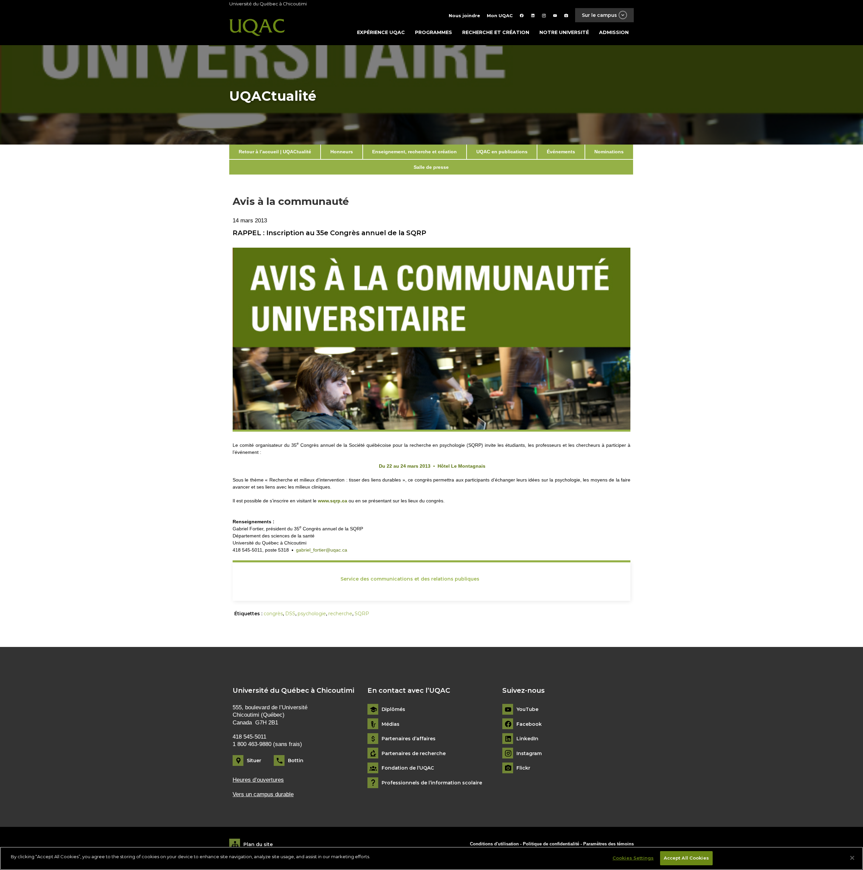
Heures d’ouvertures (258, 780)
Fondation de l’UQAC (408, 768)
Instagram (529, 753)
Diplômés (393, 709)
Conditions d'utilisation (494, 843)
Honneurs (341, 151)
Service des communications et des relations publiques (409, 579)
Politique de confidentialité (552, 843)
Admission (614, 32)
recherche (340, 614)
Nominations (609, 151)
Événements (561, 151)
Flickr (523, 768)
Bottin (295, 760)
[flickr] (566, 15)
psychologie (312, 614)
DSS (290, 614)
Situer (254, 760)
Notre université (564, 32)
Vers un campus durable (263, 794)
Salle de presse (431, 167)
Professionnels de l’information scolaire (432, 783)
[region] (431, 858)
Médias (390, 724)
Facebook (529, 724)
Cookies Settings (633, 858)
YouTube (527, 709)
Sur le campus (599, 15)
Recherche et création (495, 32)
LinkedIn (527, 739)
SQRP (362, 614)
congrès (273, 614)
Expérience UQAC (381, 32)
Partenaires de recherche (414, 753)
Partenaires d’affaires (409, 739)
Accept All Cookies (686, 858)
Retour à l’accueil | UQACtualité (275, 151)
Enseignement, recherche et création (414, 151)
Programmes (433, 32)
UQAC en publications (502, 151)
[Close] (852, 857)
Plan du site (258, 844)
